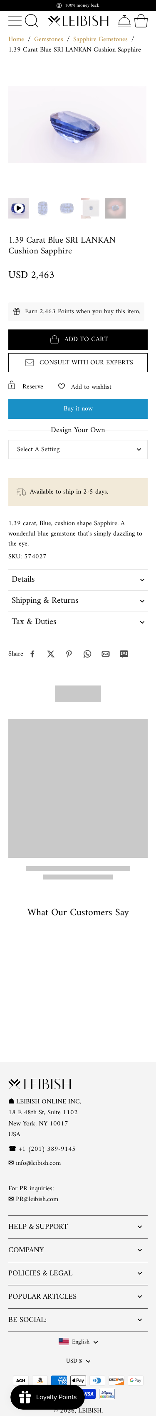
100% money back (82, 6)
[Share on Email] (106, 654)
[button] (78, 339)
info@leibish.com (38, 1163)
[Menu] (15, 20)
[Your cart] (141, 20)
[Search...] (31, 20)
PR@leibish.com (37, 1199)
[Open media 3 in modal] (91, 208)
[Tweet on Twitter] (51, 654)
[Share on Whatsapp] (87, 654)
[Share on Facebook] (32, 654)
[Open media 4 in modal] (115, 208)
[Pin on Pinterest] (69, 654)
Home (16, 39)
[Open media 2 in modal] (67, 208)
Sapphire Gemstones (100, 39)
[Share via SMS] (124, 654)
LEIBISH (90, 1411)
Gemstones (48, 39)
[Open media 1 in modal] (42, 208)
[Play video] (18, 208)
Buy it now (78, 409)
